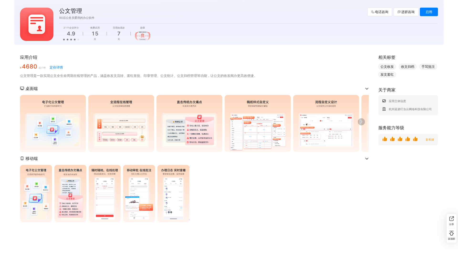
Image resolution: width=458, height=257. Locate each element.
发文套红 (387, 74)
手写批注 (428, 66)
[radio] (64, 39)
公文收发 (387, 66)
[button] (194, 88)
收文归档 (407, 66)
